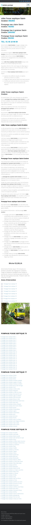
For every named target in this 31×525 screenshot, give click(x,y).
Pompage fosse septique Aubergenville (10, 495)
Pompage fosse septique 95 (10, 301)
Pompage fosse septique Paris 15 (9, 360)
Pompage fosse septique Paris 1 (8, 336)
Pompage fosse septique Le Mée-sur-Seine (11, 392)
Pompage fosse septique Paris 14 (9, 358)
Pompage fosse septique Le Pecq (9, 480)
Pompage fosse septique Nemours (9, 416)
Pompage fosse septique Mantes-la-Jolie (10, 436)
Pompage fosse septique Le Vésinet (9, 473)
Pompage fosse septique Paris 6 (8, 345)
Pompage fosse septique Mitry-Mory (9, 402)
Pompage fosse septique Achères (9, 465)
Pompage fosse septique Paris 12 (9, 355)
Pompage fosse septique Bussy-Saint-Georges (12, 385)
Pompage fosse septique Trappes (9, 451)
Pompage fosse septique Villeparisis (9, 390)
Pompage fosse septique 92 (10, 293)
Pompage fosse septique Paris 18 (9, 365)
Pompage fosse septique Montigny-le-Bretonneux (13, 443)
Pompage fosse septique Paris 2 (8, 338)
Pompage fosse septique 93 (10, 296)
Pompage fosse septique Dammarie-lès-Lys (11, 394)
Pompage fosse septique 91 (10, 291)
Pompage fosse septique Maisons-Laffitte (11, 459)
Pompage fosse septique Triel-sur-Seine (10, 497)
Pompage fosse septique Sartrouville (9, 434)
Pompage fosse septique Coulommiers (10, 412)
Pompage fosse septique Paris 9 (8, 350)
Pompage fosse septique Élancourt (9, 456)
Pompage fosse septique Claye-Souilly (10, 423)
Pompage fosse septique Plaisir (8, 446)
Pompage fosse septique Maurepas (9, 466)
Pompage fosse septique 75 (10, 284)
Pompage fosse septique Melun (8, 378)
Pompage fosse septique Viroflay (8, 475)
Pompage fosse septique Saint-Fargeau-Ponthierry (13, 421)
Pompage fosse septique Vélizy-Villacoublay (11, 463)
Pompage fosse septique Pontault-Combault (11, 380)
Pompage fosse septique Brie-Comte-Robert (11, 406)
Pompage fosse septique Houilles (9, 448)
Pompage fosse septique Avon (8, 414)
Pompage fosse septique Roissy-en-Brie (10, 399)
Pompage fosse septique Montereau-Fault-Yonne (12, 400)
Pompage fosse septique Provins (8, 417)
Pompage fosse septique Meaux (8, 377)
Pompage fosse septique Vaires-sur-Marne (11, 419)
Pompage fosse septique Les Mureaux (10, 444)
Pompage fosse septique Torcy (8, 387)
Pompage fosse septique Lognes (8, 411)
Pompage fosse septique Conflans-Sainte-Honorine (13, 441)
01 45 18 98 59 (25, 1)
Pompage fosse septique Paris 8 (8, 348)
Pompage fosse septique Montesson (9, 485)
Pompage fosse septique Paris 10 (9, 352)
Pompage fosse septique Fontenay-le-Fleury (11, 490)
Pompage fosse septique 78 (10, 288)
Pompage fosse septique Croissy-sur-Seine (11, 498)
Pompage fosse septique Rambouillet (10, 458)
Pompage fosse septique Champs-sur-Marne (11, 384)
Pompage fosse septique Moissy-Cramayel (11, 404)
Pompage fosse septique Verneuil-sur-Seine (11, 483)
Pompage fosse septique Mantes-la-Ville (10, 468)
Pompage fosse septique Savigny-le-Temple (11, 382)
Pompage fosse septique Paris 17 (9, 363)
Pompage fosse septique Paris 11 (9, 353)
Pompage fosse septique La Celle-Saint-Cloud (12, 461)
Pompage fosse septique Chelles (9, 375)
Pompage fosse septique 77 (10, 286)
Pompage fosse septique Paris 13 (9, 357)
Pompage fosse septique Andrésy (9, 492)
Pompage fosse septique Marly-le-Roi (10, 471)
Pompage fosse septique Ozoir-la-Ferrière (11, 397)
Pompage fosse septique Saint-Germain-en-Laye (12, 437)
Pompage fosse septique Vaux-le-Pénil (10, 424)
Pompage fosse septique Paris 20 (9, 369)
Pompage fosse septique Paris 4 (8, 341)
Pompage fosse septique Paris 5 (8, 343)
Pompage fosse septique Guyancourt (10, 454)
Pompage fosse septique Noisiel (8, 407)
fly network (23, 520)
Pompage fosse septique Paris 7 (8, 347)
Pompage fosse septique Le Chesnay (10, 449)
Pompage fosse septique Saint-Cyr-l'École (11, 478)
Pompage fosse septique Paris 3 (8, 340)
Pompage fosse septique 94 (10, 298)
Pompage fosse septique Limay (8, 476)
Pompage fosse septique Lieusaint (9, 426)
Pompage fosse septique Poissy (8, 439)
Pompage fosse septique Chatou (8, 453)
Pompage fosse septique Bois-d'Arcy (9, 488)
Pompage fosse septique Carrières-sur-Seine (11, 481)
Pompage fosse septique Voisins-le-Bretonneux (12, 493)
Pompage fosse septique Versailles (9, 432)
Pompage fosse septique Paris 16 (9, 362)
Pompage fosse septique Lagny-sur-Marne (11, 395)
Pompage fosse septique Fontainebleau (10, 409)
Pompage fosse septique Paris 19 (9, 367)
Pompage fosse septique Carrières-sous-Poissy (12, 487)
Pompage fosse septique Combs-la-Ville (10, 389)
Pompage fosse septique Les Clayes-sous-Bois (12, 470)
